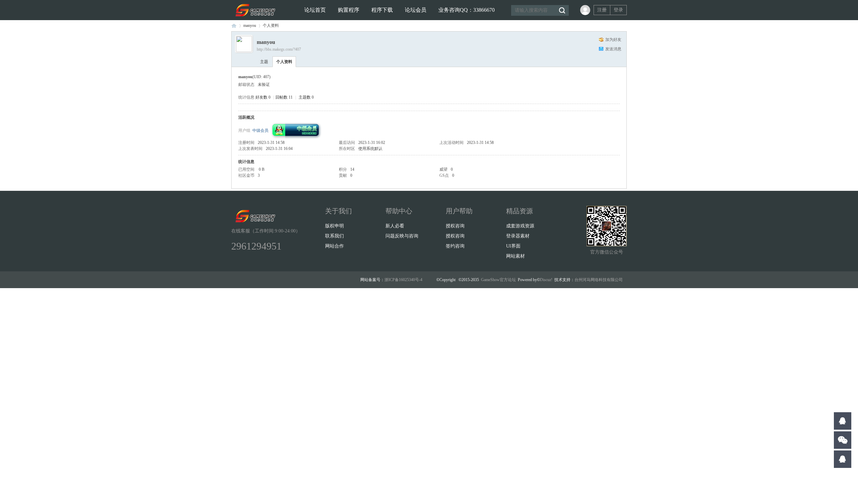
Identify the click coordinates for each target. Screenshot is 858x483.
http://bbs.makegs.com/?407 (279, 49)
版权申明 (334, 225)
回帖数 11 (284, 97)
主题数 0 (306, 97)
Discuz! (546, 279)
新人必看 (394, 225)
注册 (602, 9)
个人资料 (284, 61)
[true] (561, 10)
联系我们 (334, 235)
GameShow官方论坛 (234, 26)
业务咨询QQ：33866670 (466, 10)
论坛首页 (315, 10)
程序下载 (382, 10)
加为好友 (613, 39)
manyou (249, 25)
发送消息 (613, 49)
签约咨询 (455, 246)
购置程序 (348, 10)
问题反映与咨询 (401, 235)
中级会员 (260, 130)
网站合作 (334, 246)
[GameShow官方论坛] (254, 18)
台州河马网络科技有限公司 (598, 279)
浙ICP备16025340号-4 (403, 279)
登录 (618, 9)
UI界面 (513, 246)
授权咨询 (455, 225)
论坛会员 (415, 10)
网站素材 (515, 256)
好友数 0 (262, 97)
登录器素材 (518, 235)
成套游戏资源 (520, 225)
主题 (264, 61)
